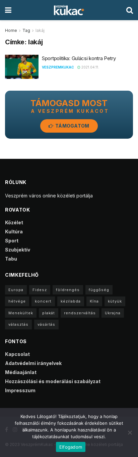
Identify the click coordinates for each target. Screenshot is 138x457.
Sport (11, 240)
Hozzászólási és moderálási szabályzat (52, 381)
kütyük (115, 301)
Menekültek (20, 313)
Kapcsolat (17, 354)
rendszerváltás (80, 313)
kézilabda (71, 301)
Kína (94, 301)
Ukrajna (113, 313)
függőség (99, 289)
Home (11, 30)
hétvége (17, 301)
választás (18, 324)
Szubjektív (17, 250)
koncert (43, 301)
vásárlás (46, 324)
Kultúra (14, 231)
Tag (26, 30)
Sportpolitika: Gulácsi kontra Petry (79, 58)
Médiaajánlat (21, 372)
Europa (15, 289)
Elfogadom (70, 447)
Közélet (14, 222)
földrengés (68, 289)
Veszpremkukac (58, 67)
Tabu (11, 259)
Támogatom (71, 126)
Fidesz (39, 289)
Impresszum (20, 390)
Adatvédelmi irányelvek (33, 363)
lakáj (40, 30)
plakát (48, 313)
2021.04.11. (89, 67)
